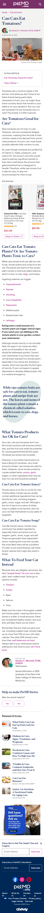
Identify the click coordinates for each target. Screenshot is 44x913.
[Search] (40, 4)
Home (4, 12)
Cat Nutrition (16, 12)
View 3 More (11, 83)
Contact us (26, 894)
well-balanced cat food (23, 640)
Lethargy (10, 320)
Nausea (9, 289)
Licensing (37, 894)
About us (4, 894)
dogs (25, 274)
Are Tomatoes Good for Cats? (18, 77)
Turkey (9, 589)
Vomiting (10, 294)
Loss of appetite (14, 299)
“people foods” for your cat (20, 573)
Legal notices (17, 901)
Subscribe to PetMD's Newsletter (16, 862)
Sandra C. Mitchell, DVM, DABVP (26, 30)
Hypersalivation (13, 284)
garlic (33, 472)
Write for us (15, 894)
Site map (29, 901)
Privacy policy (35, 898)
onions (26, 472)
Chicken (10, 584)
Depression (11, 305)
